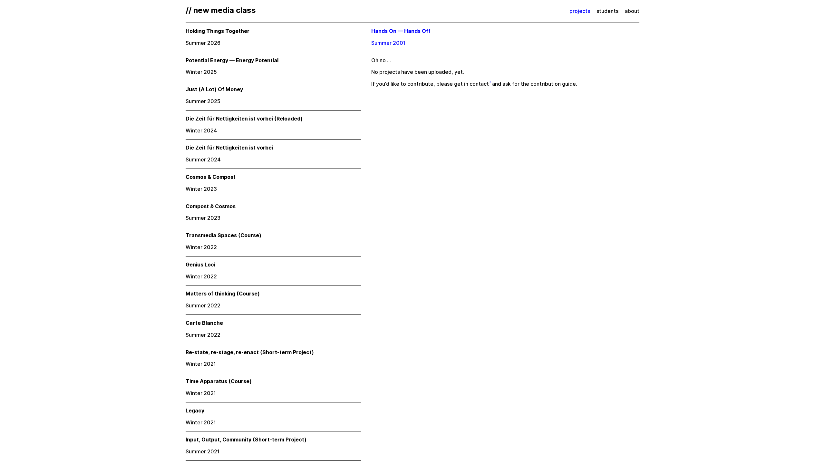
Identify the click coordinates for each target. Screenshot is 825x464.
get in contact (471, 84)
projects (579, 11)
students (607, 11)
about (632, 11)
